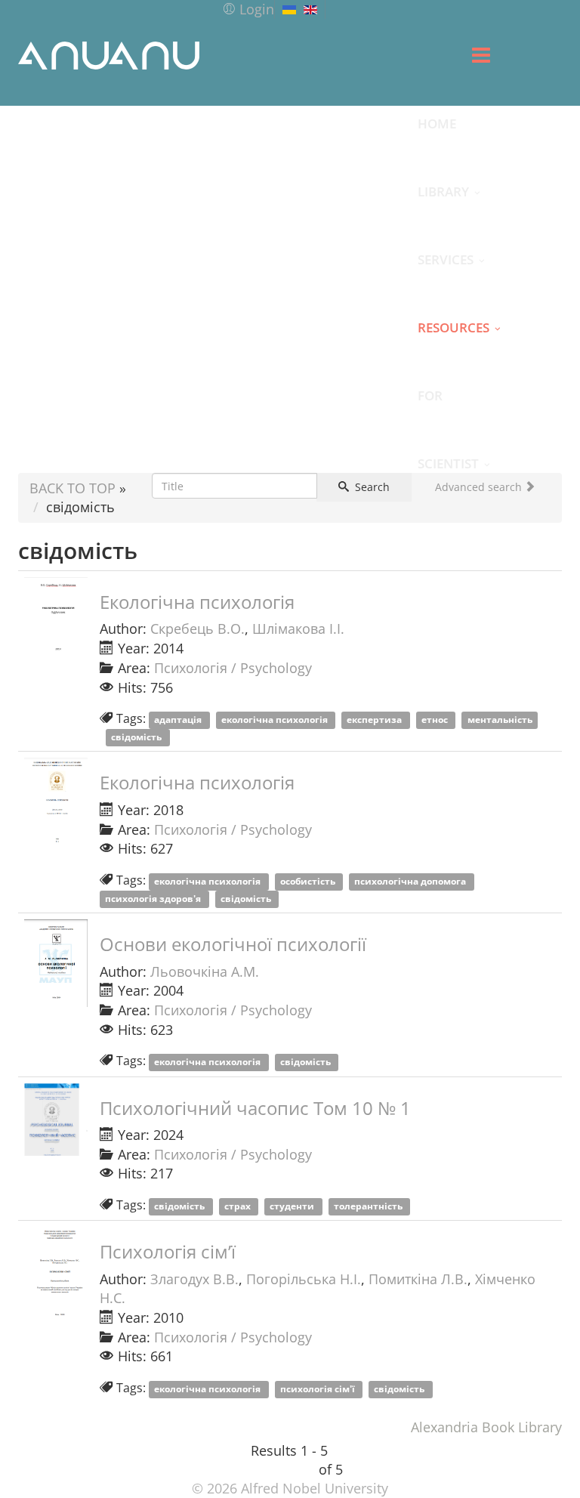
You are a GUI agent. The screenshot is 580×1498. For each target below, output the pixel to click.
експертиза (375, 719)
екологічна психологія (275, 719)
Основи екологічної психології (233, 943)
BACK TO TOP (72, 488)
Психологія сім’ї (168, 1251)
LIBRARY (443, 191)
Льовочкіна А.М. (204, 971)
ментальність (499, 719)
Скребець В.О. (197, 628)
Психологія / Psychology (233, 668)
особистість (309, 881)
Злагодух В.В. (194, 1279)
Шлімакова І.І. (298, 628)
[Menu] (481, 55)
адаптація (179, 719)
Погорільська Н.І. (303, 1279)
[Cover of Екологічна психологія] (56, 620)
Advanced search (480, 487)
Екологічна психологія (197, 601)
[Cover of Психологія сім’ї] (56, 1272)
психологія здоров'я (154, 898)
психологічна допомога (411, 881)
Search (371, 487)
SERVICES (446, 259)
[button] (248, 9)
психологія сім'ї (318, 1388)
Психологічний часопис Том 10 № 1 (255, 1107)
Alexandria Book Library (486, 1427)
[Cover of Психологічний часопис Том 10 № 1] (56, 1120)
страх (238, 1206)
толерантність (369, 1206)
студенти (293, 1206)
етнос (435, 719)
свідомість (137, 736)
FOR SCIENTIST (448, 407)
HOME (437, 123)
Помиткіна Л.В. (418, 1279)
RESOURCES (453, 327)
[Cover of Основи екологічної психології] (56, 963)
